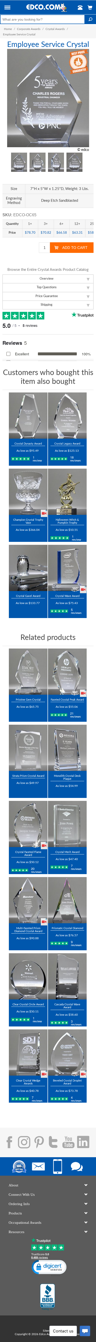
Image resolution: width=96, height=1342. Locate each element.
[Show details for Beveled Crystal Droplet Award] (67, 1052)
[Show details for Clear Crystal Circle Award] (28, 976)
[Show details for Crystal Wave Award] (67, 568)
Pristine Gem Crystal (28, 699)
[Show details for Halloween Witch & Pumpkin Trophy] (67, 492)
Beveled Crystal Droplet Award (67, 1082)
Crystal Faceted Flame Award (28, 853)
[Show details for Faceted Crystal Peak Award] (67, 672)
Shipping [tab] (46, 304)
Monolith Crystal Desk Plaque (67, 777)
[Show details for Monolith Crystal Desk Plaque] (67, 748)
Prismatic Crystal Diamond (67, 928)
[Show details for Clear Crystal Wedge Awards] (28, 1052)
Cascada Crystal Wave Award (67, 1006)
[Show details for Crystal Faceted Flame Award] (28, 824)
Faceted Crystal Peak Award (67, 699)
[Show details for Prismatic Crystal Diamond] (67, 900)
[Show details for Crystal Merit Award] (67, 824)
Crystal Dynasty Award (28, 443)
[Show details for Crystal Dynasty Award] (28, 415)
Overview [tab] (46, 278)
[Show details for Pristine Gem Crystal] (28, 672)
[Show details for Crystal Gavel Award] (28, 568)
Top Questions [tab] (47, 287)
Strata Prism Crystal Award (28, 776)
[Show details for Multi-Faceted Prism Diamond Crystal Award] (28, 900)
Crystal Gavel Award (28, 596)
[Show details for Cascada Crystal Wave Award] (67, 976)
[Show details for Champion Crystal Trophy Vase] (28, 492)
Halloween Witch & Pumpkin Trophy (67, 521)
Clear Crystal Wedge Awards (28, 1082)
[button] (7, 8)
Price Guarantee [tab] (46, 296)
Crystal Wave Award (67, 596)
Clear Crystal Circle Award (28, 1004)
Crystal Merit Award (67, 852)
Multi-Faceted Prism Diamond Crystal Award (28, 930)
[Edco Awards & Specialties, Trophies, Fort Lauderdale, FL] (47, 1297)
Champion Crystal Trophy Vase (28, 521)
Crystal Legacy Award (67, 443)
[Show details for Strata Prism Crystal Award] (28, 748)
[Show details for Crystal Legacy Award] (67, 415)
